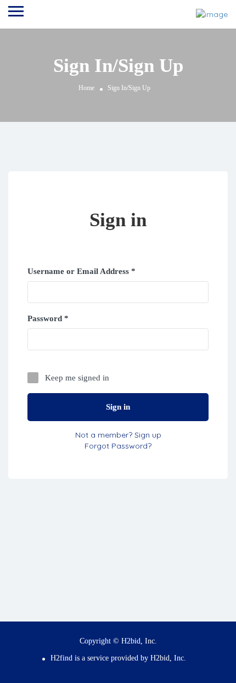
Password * (48, 318)
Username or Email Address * (81, 271)
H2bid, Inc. (168, 658)
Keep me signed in (77, 377)
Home (86, 88)
